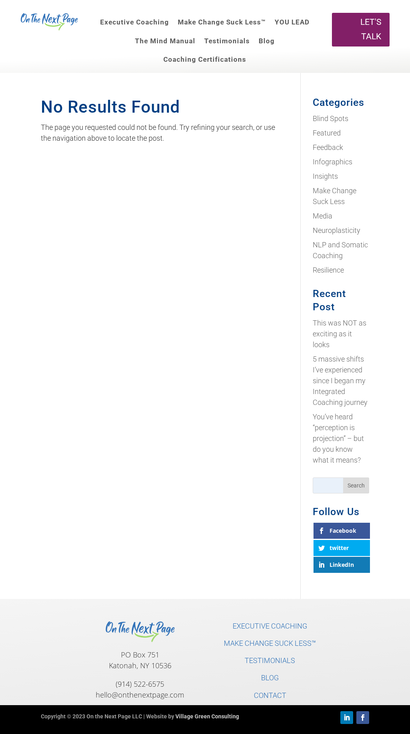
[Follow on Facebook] (362, 717)
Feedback (328, 147)
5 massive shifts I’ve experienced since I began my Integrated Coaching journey (340, 380)
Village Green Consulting (207, 716)
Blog (267, 41)
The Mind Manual (165, 41)
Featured (327, 133)
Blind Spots (330, 118)
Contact (270, 695)
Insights (325, 176)
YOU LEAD (292, 22)
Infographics (332, 162)
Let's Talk (370, 29)
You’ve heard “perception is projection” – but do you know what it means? (338, 438)
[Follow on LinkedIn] (346, 717)
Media (322, 216)
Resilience (328, 270)
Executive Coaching (134, 22)
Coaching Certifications (204, 59)
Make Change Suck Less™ (222, 22)
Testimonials (227, 41)
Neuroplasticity (336, 230)
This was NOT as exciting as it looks (339, 334)
